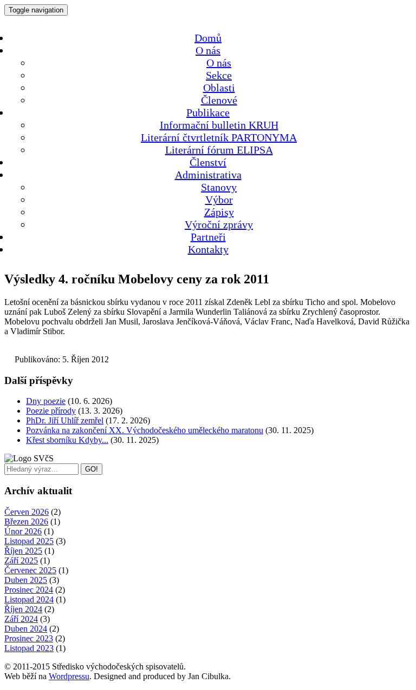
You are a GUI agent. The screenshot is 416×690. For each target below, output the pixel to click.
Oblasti (219, 88)
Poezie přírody (51, 410)
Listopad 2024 (29, 599)
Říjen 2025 (23, 550)
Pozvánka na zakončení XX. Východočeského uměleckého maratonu (144, 430)
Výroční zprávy (219, 224)
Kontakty (208, 249)
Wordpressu (69, 676)
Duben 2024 (25, 628)
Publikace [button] (208, 112)
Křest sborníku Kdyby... (67, 439)
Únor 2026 (23, 531)
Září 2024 (21, 618)
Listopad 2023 (29, 648)
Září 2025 (21, 560)
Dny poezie (46, 401)
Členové (219, 100)
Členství (208, 162)
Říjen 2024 (23, 609)
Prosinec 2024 (28, 589)
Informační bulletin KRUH (219, 125)
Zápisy (219, 212)
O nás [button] (208, 50)
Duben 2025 (25, 580)
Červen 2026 (26, 511)
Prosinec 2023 (28, 638)
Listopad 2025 (29, 541)
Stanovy (219, 187)
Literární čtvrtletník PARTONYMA (219, 137)
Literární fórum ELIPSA (219, 150)
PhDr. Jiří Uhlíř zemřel (64, 420)
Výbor (219, 199)
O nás (218, 63)
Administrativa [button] (208, 175)
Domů (208, 38)
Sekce (219, 75)
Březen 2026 (26, 521)
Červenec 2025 (30, 570)
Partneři (208, 237)
